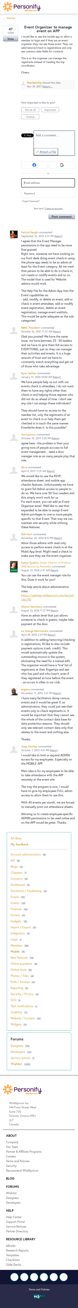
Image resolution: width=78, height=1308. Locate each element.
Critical (32, 117)
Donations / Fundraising (26, 891)
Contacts (17, 879)
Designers (17, 1046)
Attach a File (48, 152)
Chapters (17, 872)
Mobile (15, 951)
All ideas (16, 838)
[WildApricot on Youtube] (44, 1277)
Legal (14, 939)
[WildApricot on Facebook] (14, 1277)
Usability (16, 1012)
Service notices (21, 1058)
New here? (48, 208)
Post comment (62, 216)
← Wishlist (9, 18)
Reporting (17, 988)
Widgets (16, 1024)
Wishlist (17, 1064)
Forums (15, 915)
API (13, 860)
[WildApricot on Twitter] (24, 1277)
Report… (47, 86)
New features (19, 957)
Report (58, 236)
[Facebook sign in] (34, 165)
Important (51, 110)
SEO (13, 1000)
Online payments (21, 963)
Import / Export (21, 927)
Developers (18, 1052)
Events (15, 903)
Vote (10, 39)
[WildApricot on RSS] (63, 1277)
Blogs (14, 866)
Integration (18, 933)
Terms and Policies (39, 1289)
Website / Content (23, 1018)
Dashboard (18, 885)
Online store (18, 970)
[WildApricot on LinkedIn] (34, 1277)
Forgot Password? (31, 201)
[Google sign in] (62, 165)
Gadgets (16, 921)
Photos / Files (20, 976)
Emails (15, 897)
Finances (16, 909)
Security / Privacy (22, 994)
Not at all (32, 110)
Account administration (26, 854)
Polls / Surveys (20, 982)
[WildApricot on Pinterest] (54, 1277)
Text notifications (22, 1006)
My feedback (20, 844)
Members (16, 945)
